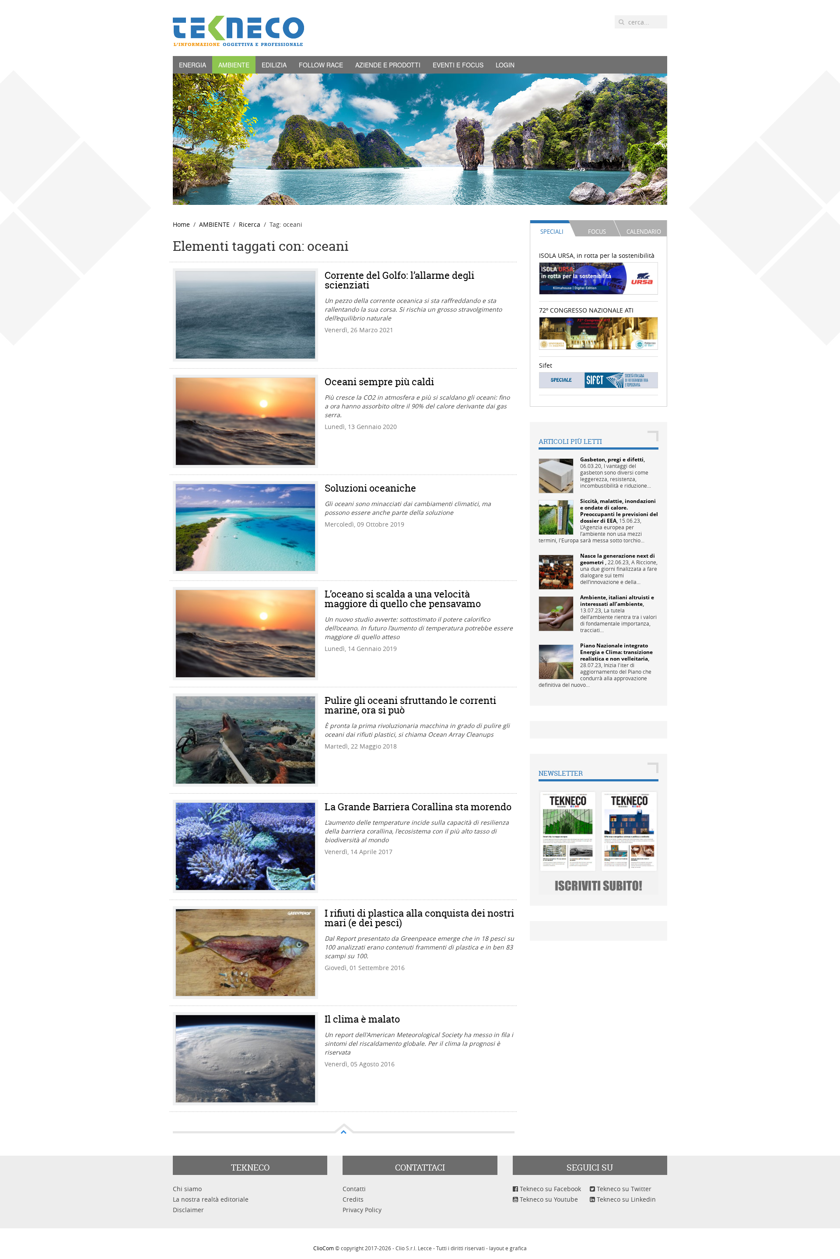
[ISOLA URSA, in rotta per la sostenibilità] (598, 278)
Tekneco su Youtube (548, 1199)
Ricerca (249, 224)
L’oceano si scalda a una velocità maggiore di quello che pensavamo (403, 598)
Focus (597, 232)
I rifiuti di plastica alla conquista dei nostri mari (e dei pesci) (419, 918)
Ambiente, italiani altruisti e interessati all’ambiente (617, 601)
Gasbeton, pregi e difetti (612, 459)
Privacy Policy (362, 1210)
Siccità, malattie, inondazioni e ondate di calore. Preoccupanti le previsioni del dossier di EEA (619, 510)
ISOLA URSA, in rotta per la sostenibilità (596, 255)
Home (181, 224)
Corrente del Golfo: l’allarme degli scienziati (399, 280)
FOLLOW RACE (321, 64)
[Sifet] (598, 380)
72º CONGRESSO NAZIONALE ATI (586, 310)
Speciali (552, 232)
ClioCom (323, 1248)
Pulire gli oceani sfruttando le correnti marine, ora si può (410, 705)
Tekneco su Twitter (623, 1189)
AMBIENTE (233, 64)
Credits (353, 1199)
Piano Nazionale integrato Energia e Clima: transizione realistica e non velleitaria (616, 652)
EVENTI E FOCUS (458, 64)
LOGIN (505, 64)
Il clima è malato (362, 1019)
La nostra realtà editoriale (210, 1199)
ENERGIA (192, 64)
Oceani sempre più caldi (379, 381)
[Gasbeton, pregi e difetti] (556, 475)
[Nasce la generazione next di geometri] (556, 571)
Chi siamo (187, 1189)
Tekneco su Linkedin (625, 1199)
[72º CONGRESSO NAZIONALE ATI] (598, 332)
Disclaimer (188, 1210)
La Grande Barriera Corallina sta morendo (418, 806)
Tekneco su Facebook (549, 1189)
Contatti (354, 1189)
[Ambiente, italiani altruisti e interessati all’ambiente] (556, 613)
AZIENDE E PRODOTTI (387, 64)
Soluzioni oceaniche (370, 488)
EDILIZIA (274, 64)
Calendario (643, 232)
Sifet (545, 365)
